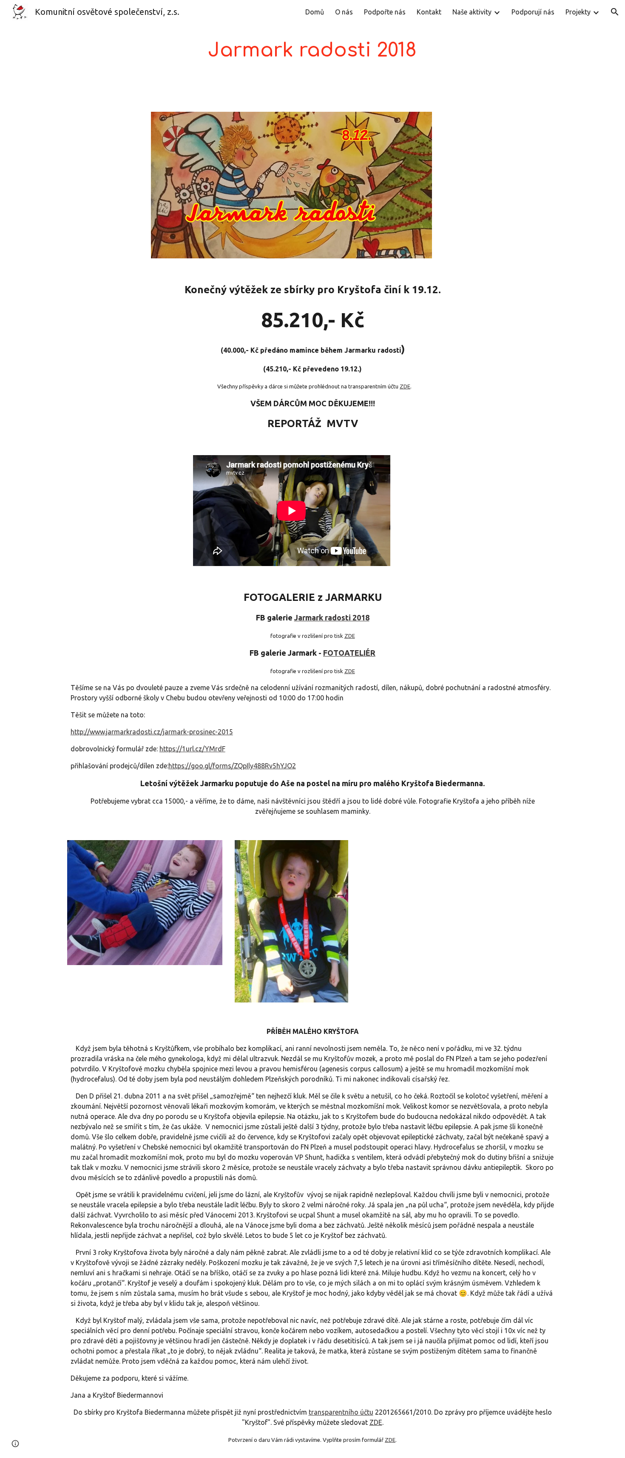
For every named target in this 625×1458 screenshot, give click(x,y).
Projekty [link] (578, 12)
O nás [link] (344, 12)
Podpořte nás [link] (385, 12)
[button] (615, 12)
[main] (312, 51)
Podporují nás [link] (532, 12)
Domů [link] (314, 12)
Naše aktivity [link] (471, 12)
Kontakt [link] (429, 12)
